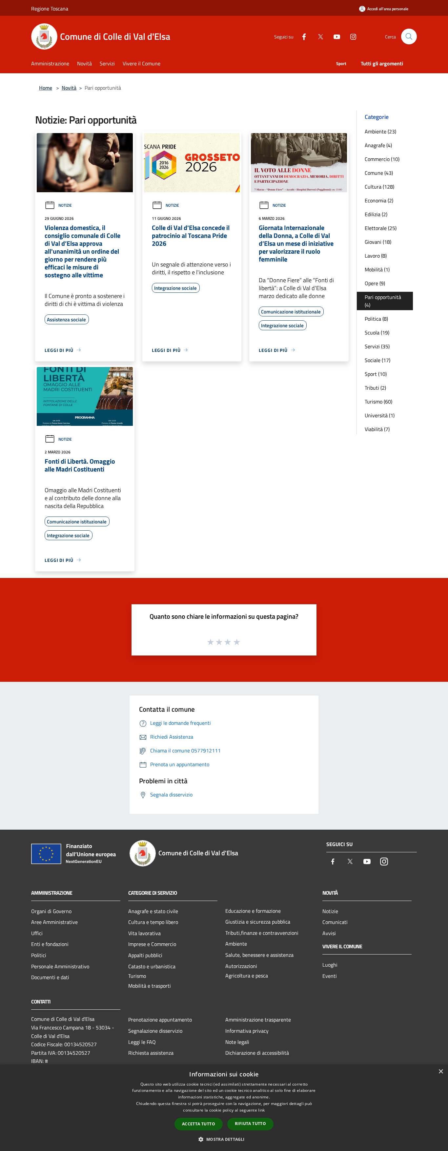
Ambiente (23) (380, 131)
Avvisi (329, 933)
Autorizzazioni (241, 966)
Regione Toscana (49, 8)
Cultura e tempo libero (153, 922)
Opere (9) (375, 283)
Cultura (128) (379, 187)
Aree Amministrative (54, 922)
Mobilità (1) (377, 269)
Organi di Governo (51, 911)
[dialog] (224, 1108)
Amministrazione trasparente (258, 1020)
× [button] (440, 1071)
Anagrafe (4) (378, 145)
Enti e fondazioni (50, 944)
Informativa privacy (247, 1031)
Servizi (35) (377, 346)
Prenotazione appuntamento (160, 1020)
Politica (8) (376, 319)
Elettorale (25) (381, 228)
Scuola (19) (377, 332)
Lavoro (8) (376, 256)
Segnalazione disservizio (155, 1031)
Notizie (65, 205)
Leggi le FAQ (142, 1042)
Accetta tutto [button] (198, 1124)
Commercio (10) (382, 159)
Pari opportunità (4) (383, 301)
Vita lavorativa (144, 933)
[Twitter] (317, 36)
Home (45, 88)
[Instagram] (350, 36)
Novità (69, 88)
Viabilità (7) (377, 429)
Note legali (237, 1042)
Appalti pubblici (145, 955)
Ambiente (236, 944)
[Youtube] (334, 36)
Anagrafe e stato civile (153, 911)
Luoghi (329, 965)
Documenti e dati (50, 977)
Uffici (37, 933)
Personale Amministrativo (60, 966)
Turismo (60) (378, 401)
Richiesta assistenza (150, 1053)
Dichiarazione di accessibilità (257, 1053)
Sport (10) (376, 374)
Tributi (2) (375, 388)
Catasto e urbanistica (151, 966)
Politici (38, 955)
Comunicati (335, 922)
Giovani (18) (378, 242)
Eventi (329, 976)
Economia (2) (379, 200)
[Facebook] (301, 36)
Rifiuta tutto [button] (250, 1123)
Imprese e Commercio (152, 944)
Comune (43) (379, 173)
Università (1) (380, 415)
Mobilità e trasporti (149, 986)
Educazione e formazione (253, 911)
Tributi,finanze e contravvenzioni (261, 933)
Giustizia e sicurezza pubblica (257, 922)
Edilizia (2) (376, 214)
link (261, 1110)
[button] (223, 1139)
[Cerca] (409, 36)
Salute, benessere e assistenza (259, 955)
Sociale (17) (377, 360)
